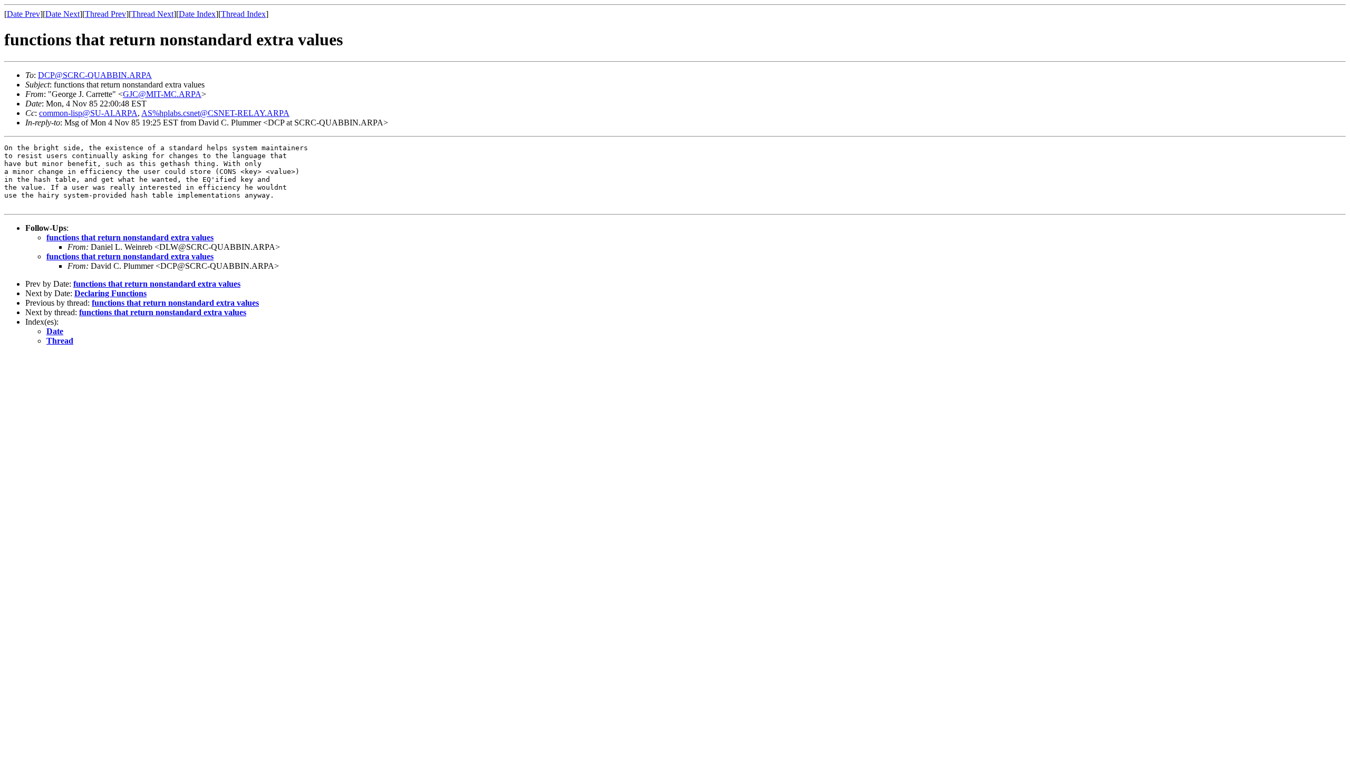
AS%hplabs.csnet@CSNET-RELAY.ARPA (215, 113)
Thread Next (152, 13)
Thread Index (243, 13)
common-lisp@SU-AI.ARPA (88, 113)
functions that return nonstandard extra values (130, 237)
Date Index (197, 13)
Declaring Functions (110, 293)
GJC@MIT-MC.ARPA (162, 94)
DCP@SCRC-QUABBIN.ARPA (95, 75)
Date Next (62, 13)
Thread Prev (105, 13)
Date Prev (23, 13)
